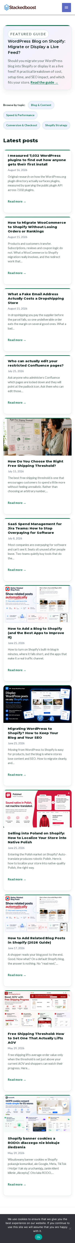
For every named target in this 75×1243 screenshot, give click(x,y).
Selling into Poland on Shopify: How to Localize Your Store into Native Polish (37, 837)
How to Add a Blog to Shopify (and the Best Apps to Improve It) (36, 633)
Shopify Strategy (56, 125)
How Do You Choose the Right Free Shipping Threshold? (35, 463)
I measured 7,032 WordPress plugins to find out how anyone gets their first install (37, 160)
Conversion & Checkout (21, 125)
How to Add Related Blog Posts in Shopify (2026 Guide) (36, 940)
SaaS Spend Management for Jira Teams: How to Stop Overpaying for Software (35, 528)
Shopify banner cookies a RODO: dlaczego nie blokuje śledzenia (34, 1142)
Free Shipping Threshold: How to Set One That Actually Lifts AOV (36, 1038)
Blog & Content (41, 105)
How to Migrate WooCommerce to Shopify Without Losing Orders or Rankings (37, 227)
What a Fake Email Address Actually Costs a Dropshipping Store (36, 298)
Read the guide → (44, 82)
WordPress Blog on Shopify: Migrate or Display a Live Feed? (36, 47)
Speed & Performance (20, 115)
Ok (38, 1237)
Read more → (17, 201)
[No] (70, 1229)
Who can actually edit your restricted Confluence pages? (36, 363)
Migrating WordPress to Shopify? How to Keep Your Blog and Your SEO (33, 733)
